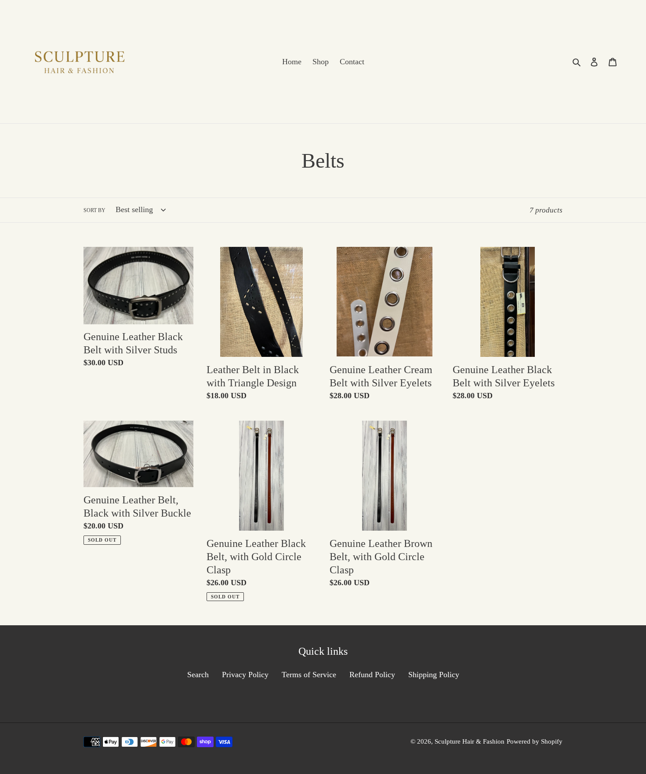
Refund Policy (372, 674)
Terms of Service (309, 674)
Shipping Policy (433, 674)
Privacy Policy (245, 674)
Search (198, 674)
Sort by (94, 210)
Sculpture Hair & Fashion (469, 741)
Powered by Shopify (535, 741)
